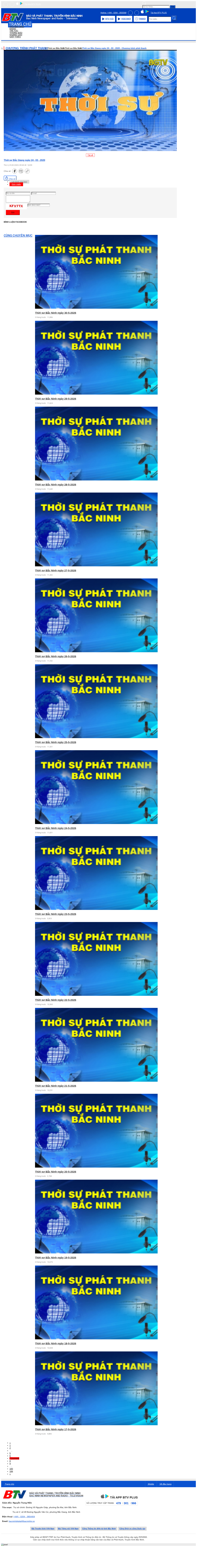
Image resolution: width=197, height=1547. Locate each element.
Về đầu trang (165, 1484)
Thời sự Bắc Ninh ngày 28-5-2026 (55, 484)
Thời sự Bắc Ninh (56, 48)
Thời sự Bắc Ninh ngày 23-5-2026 (55, 914)
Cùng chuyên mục (18, 235)
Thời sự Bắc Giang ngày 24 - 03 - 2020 (24, 160)
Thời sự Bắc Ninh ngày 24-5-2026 (55, 828)
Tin (142, 19)
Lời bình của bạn (19, 182)
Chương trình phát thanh (27, 48)
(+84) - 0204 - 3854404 (24, 1516)
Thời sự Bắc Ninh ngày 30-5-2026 (55, 312)
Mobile (150, 1484)
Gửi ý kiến (16, 184)
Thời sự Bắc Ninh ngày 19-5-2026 (55, 1257)
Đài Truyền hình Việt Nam (43, 1529)
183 (11, 1469)
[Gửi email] (20, 171)
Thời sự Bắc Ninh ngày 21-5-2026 (55, 1085)
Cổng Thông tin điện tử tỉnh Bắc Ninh (99, 1529)
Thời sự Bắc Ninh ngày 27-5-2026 (55, 570)
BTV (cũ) (109, 19)
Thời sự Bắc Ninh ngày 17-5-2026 (55, 1429)
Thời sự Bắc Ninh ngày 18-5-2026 (55, 1343)
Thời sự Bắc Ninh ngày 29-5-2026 (55, 398)
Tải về (90, 155)
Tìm (172, 7)
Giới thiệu (15, 37)
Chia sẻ (11, 179)
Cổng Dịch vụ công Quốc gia (132, 1529)
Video (126, 19)
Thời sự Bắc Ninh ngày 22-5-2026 (55, 1000)
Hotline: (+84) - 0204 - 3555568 (113, 13)
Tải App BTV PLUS (33, 4)
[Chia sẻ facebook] (14, 171)
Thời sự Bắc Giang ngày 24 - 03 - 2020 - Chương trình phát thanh (114, 48)
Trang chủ (9, 1484)
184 (11, 1471)
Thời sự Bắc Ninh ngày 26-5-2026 (55, 656)
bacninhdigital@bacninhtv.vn (22, 1521)
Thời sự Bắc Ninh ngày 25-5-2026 (55, 742)
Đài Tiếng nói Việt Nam (68, 1529)
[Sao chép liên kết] (27, 171)
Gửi (12, 212)
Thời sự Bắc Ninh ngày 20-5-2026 (55, 1171)
